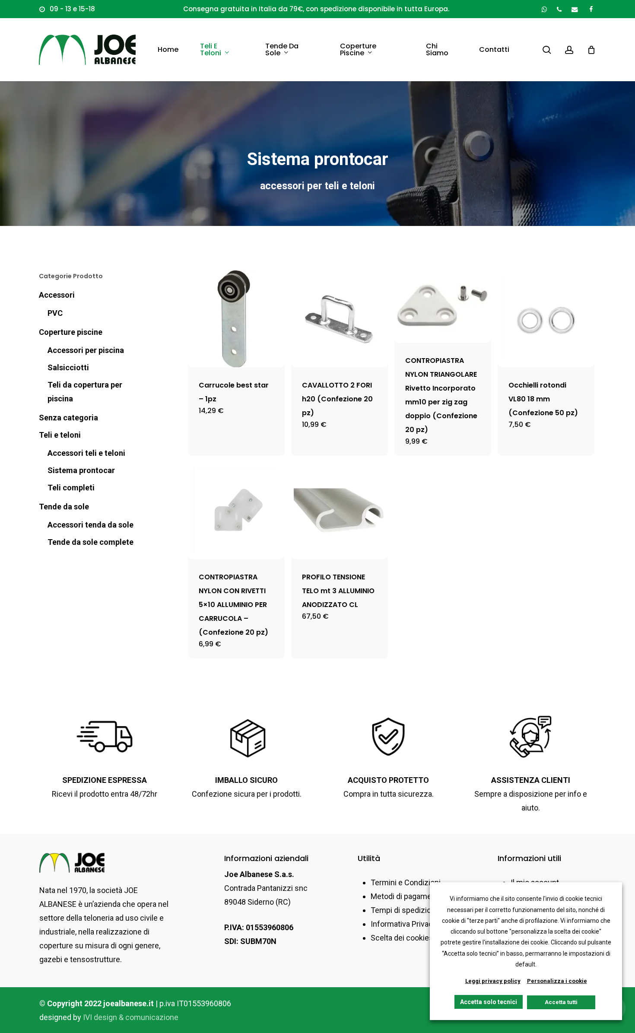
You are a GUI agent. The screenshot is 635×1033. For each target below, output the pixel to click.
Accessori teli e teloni (86, 453)
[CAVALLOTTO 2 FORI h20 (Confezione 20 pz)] (339, 318)
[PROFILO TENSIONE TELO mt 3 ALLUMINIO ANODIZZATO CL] (339, 510)
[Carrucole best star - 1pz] (236, 318)
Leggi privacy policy (493, 981)
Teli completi (71, 487)
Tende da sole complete (90, 542)
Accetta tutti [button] (561, 1002)
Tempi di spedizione (405, 910)
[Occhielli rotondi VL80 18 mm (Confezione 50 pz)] (546, 318)
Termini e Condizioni (406, 882)
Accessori (57, 294)
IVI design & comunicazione (130, 1017)
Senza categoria (68, 417)
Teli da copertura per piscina (85, 391)
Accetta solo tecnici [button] (488, 1001)
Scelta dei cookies (402, 937)
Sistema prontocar (81, 470)
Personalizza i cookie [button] (557, 981)
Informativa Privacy (404, 923)
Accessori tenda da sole (90, 524)
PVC (55, 313)
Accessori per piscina (86, 350)
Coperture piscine (70, 332)
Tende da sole (64, 506)
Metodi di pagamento (407, 896)
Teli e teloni (60, 434)
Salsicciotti (68, 367)
